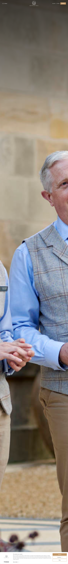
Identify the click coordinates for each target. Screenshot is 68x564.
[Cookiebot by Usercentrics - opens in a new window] (6, 562)
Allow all (59, 554)
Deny (60, 560)
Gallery (54, 3)
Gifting (58, 3)
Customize (59, 557)
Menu (6, 3)
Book (63, 3)
